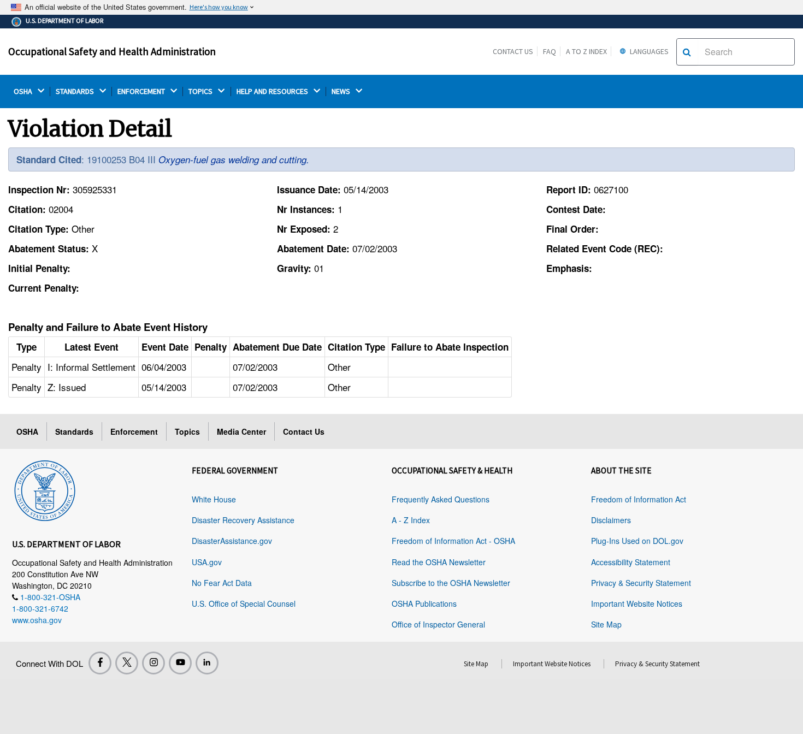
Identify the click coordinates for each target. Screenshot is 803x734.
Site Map (606, 624)
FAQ (549, 51)
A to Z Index (586, 51)
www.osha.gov (37, 619)
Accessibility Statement (630, 562)
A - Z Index (411, 519)
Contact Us (513, 51)
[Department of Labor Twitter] (126, 663)
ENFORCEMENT (142, 91)
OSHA (24, 91)
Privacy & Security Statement (641, 582)
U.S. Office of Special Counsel (244, 603)
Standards (74, 431)
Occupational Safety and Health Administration (112, 51)
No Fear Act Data (222, 582)
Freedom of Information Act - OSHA (453, 540)
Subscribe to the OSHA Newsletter (451, 582)
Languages (648, 51)
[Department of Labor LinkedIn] (207, 663)
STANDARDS (76, 91)
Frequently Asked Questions (440, 499)
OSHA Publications (424, 603)
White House (214, 499)
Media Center (241, 431)
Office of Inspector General (438, 624)
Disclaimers (611, 519)
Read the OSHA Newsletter (439, 562)
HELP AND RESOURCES (273, 91)
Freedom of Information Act (638, 499)
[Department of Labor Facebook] (99, 663)
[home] (45, 488)
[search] (687, 52)
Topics (187, 431)
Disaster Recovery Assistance (243, 519)
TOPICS (201, 91)
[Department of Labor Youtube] (180, 663)
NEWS (342, 91)
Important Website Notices (636, 603)
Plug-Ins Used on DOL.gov (637, 540)
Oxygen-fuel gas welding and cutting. (233, 159)
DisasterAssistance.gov (232, 540)
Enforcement (134, 431)
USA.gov (207, 562)
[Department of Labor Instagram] (153, 663)
